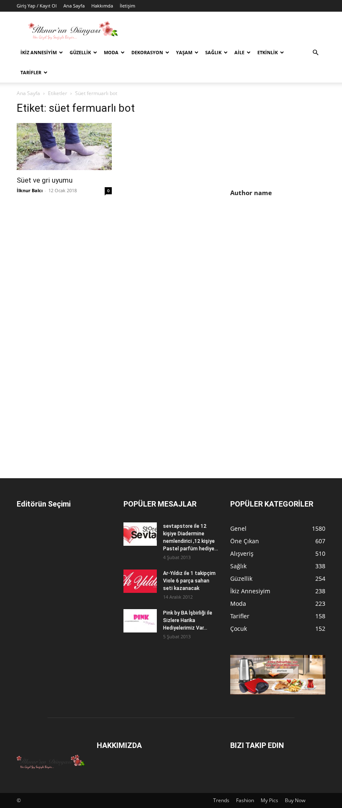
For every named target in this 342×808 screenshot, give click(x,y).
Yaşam (184, 52)
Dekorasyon (147, 52)
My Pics (269, 800)
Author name (251, 192)
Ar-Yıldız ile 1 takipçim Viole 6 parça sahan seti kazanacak (189, 580)
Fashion (245, 800)
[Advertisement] (286, 269)
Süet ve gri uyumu (45, 180)
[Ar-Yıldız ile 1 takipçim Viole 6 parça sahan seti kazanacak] (140, 581)
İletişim (127, 6)
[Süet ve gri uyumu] (64, 146)
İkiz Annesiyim (38, 52)
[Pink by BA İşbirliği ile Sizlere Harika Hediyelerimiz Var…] (140, 620)
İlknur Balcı (30, 190)
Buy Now (295, 800)
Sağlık (213, 52)
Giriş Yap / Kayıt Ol (37, 6)
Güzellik (80, 52)
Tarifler (30, 72)
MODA (111, 52)
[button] (315, 53)
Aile (239, 52)
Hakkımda (102, 6)
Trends (221, 800)
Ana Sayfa (74, 6)
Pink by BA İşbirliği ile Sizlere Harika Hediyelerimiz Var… (187, 620)
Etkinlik (267, 52)
